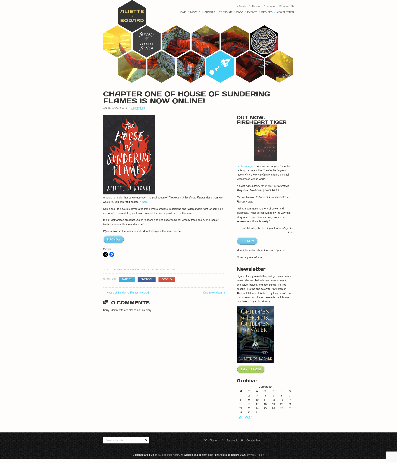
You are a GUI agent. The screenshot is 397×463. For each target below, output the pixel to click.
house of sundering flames (158, 269)
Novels (195, 12)
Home (182, 12)
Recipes (267, 12)
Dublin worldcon (214, 292)
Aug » (248, 416)
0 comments (138, 107)
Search (242, 6)
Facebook (146, 279)
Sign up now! (251, 369)
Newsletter (285, 12)
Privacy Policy (255, 454)
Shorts (209, 12)
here (144, 202)
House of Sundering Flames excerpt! (126, 292)
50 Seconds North (168, 454)
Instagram (271, 6)
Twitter (127, 279)
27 (281, 408)
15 (240, 404)
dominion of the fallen (125, 269)
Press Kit (225, 12)
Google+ (167, 279)
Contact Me (288, 6)
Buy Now (113, 239)
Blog (239, 12)
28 (289, 408)
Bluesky (256, 6)
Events (252, 12)
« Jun (240, 416)
